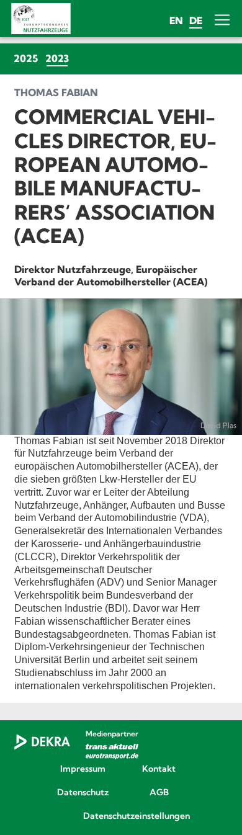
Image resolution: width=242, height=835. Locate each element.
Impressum (82, 769)
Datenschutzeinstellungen (121, 816)
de (195, 20)
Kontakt (159, 769)
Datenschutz (83, 793)
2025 (26, 58)
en (176, 20)
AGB (159, 793)
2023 (59, 58)
